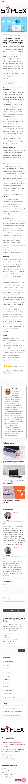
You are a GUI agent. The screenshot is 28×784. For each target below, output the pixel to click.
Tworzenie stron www (10, 708)
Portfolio (7, 683)
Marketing (7, 679)
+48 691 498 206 (9, 642)
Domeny (7, 665)
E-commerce (7, 34)
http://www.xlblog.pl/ (16, 544)
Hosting (7, 676)
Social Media (8, 693)
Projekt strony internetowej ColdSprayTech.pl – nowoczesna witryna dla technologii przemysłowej (13, 757)
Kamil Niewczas (9, 378)
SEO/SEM (7, 686)
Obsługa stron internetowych (12, 715)
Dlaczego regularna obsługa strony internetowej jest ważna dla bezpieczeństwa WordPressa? (13, 744)
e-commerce (7, 370)
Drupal (6, 669)
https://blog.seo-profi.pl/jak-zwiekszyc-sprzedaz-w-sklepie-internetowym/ (12, 571)
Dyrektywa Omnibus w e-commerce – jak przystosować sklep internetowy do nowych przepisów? (13, 481)
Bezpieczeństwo (9, 661)
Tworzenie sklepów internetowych (14, 711)
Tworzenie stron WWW (11, 697)
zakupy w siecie (8, 372)
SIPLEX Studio (8, 690)
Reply (5, 523)
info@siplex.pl (10, 644)
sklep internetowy (11, 49)
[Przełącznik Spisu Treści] (13, 83)
